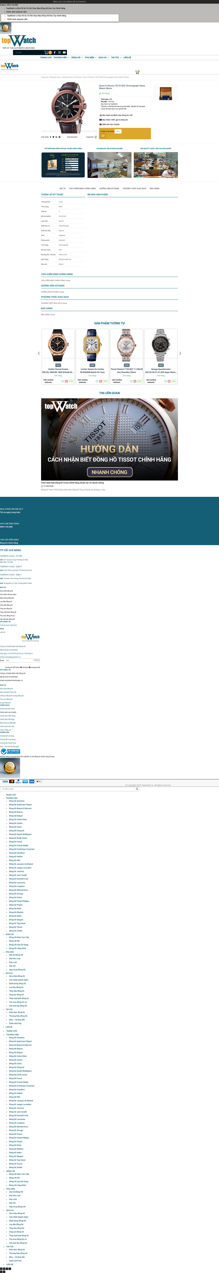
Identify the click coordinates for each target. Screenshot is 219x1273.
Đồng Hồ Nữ (14, 941)
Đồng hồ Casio (15, 827)
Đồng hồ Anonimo (17, 801)
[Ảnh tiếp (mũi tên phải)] (4, 1271)
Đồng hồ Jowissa (16, 871)
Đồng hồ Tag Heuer (17, 923)
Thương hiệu (60, 57)
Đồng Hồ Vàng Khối (17, 948)
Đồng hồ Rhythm (16, 912)
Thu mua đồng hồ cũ (7, 616)
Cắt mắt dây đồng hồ (7, 619)
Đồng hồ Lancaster (17, 882)
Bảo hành (154, 188)
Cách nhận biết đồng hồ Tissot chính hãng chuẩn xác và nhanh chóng (72, 483)
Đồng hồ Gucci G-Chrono (72, 77)
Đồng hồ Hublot (16, 856)
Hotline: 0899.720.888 (9, 5)
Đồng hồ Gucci (55, 77)
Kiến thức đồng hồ (17, 1012)
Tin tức (115, 57)
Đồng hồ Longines (17, 886)
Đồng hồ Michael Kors (18, 890)
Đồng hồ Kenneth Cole (18, 879)
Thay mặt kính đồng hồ (8, 612)
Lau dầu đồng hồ (6, 601)
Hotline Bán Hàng (9, 523)
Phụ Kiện (89, 57)
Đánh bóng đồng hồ (7, 598)
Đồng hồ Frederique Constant (21, 849)
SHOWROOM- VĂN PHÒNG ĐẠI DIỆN (109, 148)
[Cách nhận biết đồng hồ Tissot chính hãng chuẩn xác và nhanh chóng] (109, 439)
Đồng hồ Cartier (16, 823)
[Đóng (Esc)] (10, 1269)
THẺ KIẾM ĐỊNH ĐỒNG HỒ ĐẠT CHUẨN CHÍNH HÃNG (63, 148)
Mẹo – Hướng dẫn (17, 1020)
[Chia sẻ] (7, 1269)
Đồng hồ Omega (16, 894)
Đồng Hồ (76, 57)
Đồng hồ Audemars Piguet (20, 804)
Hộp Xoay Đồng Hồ (17, 970)
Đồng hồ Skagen (16, 920)
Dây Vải (12, 966)
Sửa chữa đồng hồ (6, 591)
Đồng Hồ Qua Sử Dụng (18, 945)
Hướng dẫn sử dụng (109, 188)
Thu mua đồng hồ (6, 699)
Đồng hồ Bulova (16, 812)
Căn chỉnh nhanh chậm (8, 594)
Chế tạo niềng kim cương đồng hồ (12, 696)
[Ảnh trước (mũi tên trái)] (1, 1271)
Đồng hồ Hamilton (17, 853)
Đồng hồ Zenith (15, 931)
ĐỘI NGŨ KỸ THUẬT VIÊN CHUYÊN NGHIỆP (156, 148)
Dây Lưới (13, 962)
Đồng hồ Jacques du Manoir (21, 864)
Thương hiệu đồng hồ (18, 1016)
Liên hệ (127, 57)
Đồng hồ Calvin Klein (18, 819)
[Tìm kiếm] (40, 52)
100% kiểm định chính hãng (82, 188)
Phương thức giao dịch (134, 188)
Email (2, 660)
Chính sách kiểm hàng (8, 716)
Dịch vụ (103, 57)
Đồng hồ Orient (15, 897)
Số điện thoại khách (107, 131)
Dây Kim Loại (14, 958)
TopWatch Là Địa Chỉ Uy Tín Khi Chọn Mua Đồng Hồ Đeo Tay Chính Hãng (35, 8)
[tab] (63, 188)
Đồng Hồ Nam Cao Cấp (19, 937)
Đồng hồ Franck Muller (18, 845)
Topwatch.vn (147, 785)
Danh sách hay (15, 1023)
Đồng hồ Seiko (15, 916)
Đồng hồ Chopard (16, 830)
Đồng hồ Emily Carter (18, 838)
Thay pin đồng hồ (6, 609)
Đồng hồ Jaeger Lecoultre (20, 868)
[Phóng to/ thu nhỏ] (1, 1269)
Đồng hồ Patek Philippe (19, 901)
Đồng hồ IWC (14, 860)
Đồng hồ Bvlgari (16, 816)
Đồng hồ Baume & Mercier (20, 808)
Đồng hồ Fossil (15, 842)
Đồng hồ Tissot (15, 927)
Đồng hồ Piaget (15, 905)
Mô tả (62, 188)
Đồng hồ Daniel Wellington (20, 834)
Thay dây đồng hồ (6, 605)
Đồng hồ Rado (15, 908)
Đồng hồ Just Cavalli (18, 875)
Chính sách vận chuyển (8, 712)
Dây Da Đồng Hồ (16, 955)
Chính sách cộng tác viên (16, 12)
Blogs (2, 629)
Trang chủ (46, 57)
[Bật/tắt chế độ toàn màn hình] (4, 1269)
